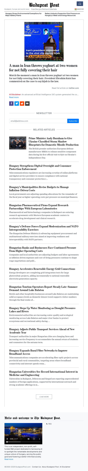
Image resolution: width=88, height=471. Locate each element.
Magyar (80, 9)
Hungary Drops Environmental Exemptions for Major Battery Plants (23, 14)
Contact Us (36, 467)
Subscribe (73, 121)
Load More (44, 397)
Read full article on (65, 88)
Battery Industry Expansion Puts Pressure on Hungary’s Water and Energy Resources (62, 14)
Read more (14, 97)
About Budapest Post (50, 467)
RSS (50, 424)
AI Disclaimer (65, 467)
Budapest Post (44, 4)
